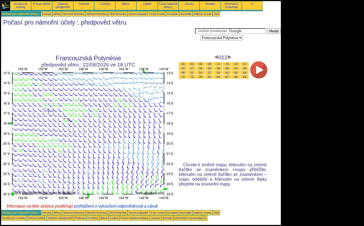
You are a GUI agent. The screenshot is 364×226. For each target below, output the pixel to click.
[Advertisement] (98, 40)
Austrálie (185, 13)
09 (209, 64)
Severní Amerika (73, 13)
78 (200, 76)
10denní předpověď (63, 5)
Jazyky (189, 3)
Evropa (46, 13)
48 (183, 72)
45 (244, 68)
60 (218, 72)
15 (227, 64)
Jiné (216, 13)
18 (235, 64)
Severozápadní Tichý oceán (146, 13)
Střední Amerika (96, 13)
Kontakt (210, 3)
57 (209, 72)
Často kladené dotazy (168, 5)
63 (227, 72)
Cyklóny (105, 3)
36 (218, 68)
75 (191, 76)
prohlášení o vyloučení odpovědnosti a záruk (116, 206)
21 (244, 64)
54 (200, 72)
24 (183, 68)
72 (183, 76)
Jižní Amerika (117, 13)
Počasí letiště (41, 3)
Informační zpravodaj (231, 5)
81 (209, 76)
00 (183, 64)
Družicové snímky (20, 5)
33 (209, 68)
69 (244, 72)
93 (244, 76)
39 (227, 68)
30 (200, 68)
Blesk (126, 3)
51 (191, 72)
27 (191, 68)
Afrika (57, 13)
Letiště (147, 3)
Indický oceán (202, 13)
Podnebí (84, 3)
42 (235, 68)
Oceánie (172, 13)
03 (191, 64)
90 (235, 76)
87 (227, 76)
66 (235, 72)
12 (218, 64)
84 (218, 76)
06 (200, 64)
